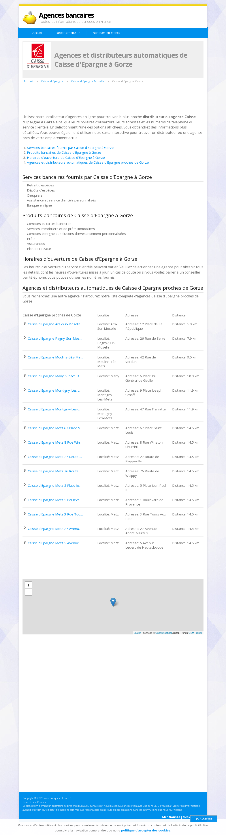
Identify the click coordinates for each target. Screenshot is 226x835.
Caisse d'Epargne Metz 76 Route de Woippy (55, 471)
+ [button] (28, 585)
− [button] (28, 592)
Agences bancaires (66, 15)
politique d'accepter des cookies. (146, 830)
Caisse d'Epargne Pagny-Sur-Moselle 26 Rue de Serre (55, 338)
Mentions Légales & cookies (182, 817)
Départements (66, 33)
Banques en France (107, 33)
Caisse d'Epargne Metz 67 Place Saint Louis (55, 428)
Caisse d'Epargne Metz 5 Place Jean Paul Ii (55, 485)
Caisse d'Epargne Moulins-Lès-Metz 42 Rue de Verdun (55, 357)
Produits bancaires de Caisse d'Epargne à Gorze (64, 152)
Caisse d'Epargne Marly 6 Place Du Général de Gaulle (55, 376)
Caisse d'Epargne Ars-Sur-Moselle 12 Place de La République (55, 324)
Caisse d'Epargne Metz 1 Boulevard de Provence (55, 500)
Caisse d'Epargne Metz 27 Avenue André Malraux (55, 528)
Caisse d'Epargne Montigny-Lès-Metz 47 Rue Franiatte (55, 409)
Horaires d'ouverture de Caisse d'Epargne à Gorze (66, 157)
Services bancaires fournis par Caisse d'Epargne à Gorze (70, 147)
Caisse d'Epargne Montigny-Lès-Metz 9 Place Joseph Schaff (55, 390)
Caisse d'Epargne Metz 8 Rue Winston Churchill (55, 442)
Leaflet (137, 632)
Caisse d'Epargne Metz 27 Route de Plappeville (55, 456)
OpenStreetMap (163, 632)
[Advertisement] (103, 100)
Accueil (37, 33)
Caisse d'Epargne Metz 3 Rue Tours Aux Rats (55, 514)
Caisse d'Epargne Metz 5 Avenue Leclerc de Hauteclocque (55, 543)
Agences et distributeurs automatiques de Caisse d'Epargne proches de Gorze (88, 162)
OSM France (195, 632)
